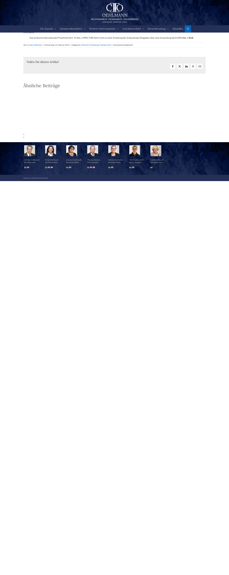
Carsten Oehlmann (34, 45)
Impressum (27, 178)
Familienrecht (105, 45)
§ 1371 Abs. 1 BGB (184, 37)
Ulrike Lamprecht (136, 160)
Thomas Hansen (93, 160)
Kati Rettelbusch (157, 160)
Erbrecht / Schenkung (90, 45)
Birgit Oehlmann (52, 160)
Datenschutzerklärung (40, 178)
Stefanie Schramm (115, 160)
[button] (188, 28)
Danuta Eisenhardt (73, 160)
